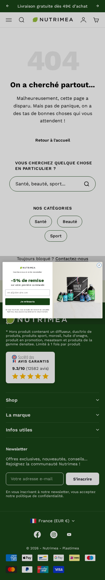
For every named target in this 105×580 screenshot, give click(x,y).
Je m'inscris (27, 301)
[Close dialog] (99, 265)
